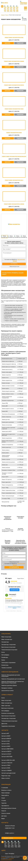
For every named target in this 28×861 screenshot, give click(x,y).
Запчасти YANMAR (6, 770)
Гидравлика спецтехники (8, 726)
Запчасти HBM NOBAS (7, 749)
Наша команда (5, 792)
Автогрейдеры (5, 655)
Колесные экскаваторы (7, 713)
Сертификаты (5, 805)
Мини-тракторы (5, 705)
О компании (4, 787)
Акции (3, 798)
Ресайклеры (4, 657)
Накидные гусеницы (6, 688)
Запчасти (4, 730)
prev (3, 224)
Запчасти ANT (5, 733)
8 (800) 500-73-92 (9, 828)
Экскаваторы (5, 642)
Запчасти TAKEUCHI (6, 762)
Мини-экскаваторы (6, 639)
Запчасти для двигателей (8, 773)
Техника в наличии (6, 667)
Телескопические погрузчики (9, 649)
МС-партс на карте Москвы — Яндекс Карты (14, 610)
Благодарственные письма (8, 808)
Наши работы (5, 795)
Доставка (4, 816)
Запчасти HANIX (5, 746)
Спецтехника (6, 633)
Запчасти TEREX (5, 765)
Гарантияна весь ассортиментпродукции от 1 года (7, 530)
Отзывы (3, 800)
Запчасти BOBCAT (6, 738)
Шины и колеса (5, 778)
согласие (3, 857)
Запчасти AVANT (5, 736)
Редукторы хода (5, 775)
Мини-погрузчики (6, 637)
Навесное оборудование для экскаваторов (13, 679)
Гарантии (3, 803)
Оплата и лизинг (5, 813)
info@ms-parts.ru (9, 833)
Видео (3, 818)
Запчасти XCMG (5, 768)
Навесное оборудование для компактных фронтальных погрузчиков (12, 682)
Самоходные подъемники (8, 662)
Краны (3, 660)
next (25, 224)
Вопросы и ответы (6, 790)
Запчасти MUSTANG (6, 756)
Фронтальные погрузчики (8, 647)
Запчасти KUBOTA (6, 751)
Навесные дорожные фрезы (9, 685)
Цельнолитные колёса (7, 690)
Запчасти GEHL (5, 743)
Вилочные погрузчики (7, 708)
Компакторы (4, 665)
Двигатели (4, 723)
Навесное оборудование (9, 672)
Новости (3, 810)
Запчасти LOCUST (6, 754)
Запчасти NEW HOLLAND (8, 760)
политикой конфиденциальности (7, 859)
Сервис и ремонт (7, 694)
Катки (3, 652)
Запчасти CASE (5, 741)
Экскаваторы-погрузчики (8, 644)
